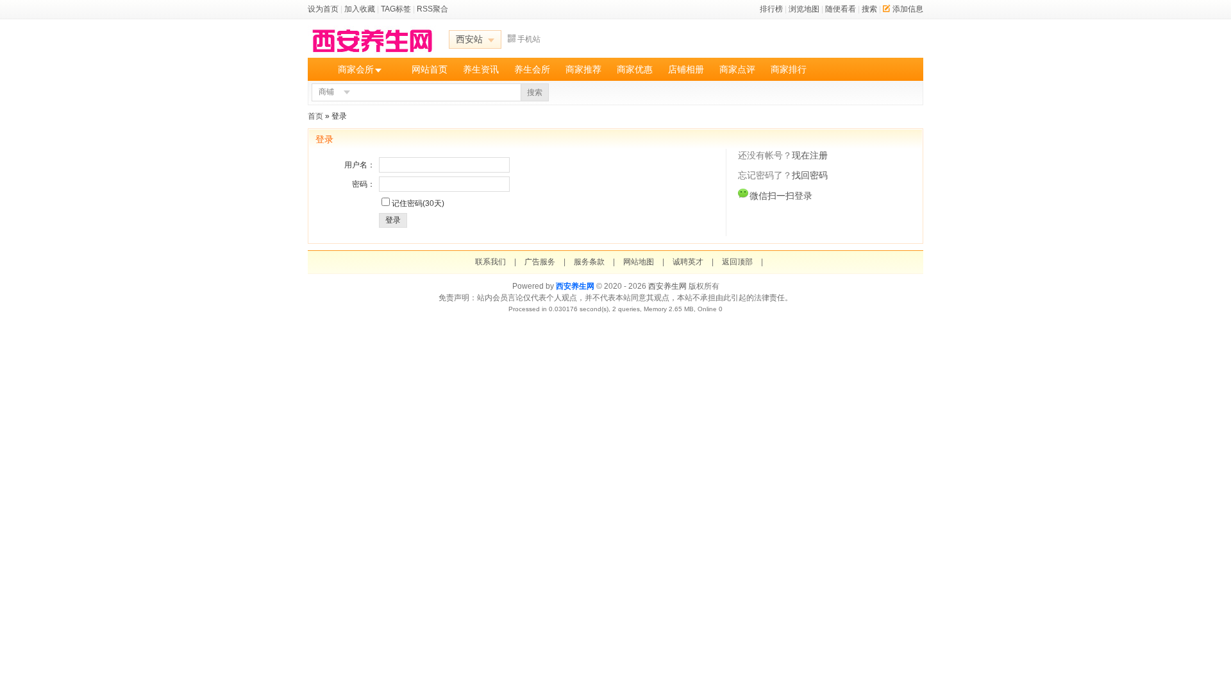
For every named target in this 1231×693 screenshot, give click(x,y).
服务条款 (589, 261)
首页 (315, 116)
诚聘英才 (688, 261)
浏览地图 (804, 8)
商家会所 (356, 69)
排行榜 (771, 8)
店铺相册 (686, 69)
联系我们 (490, 261)
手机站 (528, 39)
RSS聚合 (432, 8)
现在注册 (810, 155)
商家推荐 (583, 69)
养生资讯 (481, 69)
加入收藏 (359, 8)
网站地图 (638, 261)
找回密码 (810, 175)
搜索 (869, 8)
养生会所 (532, 69)
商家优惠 (635, 69)
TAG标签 (396, 8)
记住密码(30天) (418, 203)
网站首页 (430, 69)
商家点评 (737, 69)
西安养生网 (575, 286)
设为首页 (323, 8)
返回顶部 (737, 261)
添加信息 (907, 8)
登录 (393, 220)
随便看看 (840, 8)
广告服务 (539, 261)
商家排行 (789, 69)
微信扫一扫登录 (780, 196)
